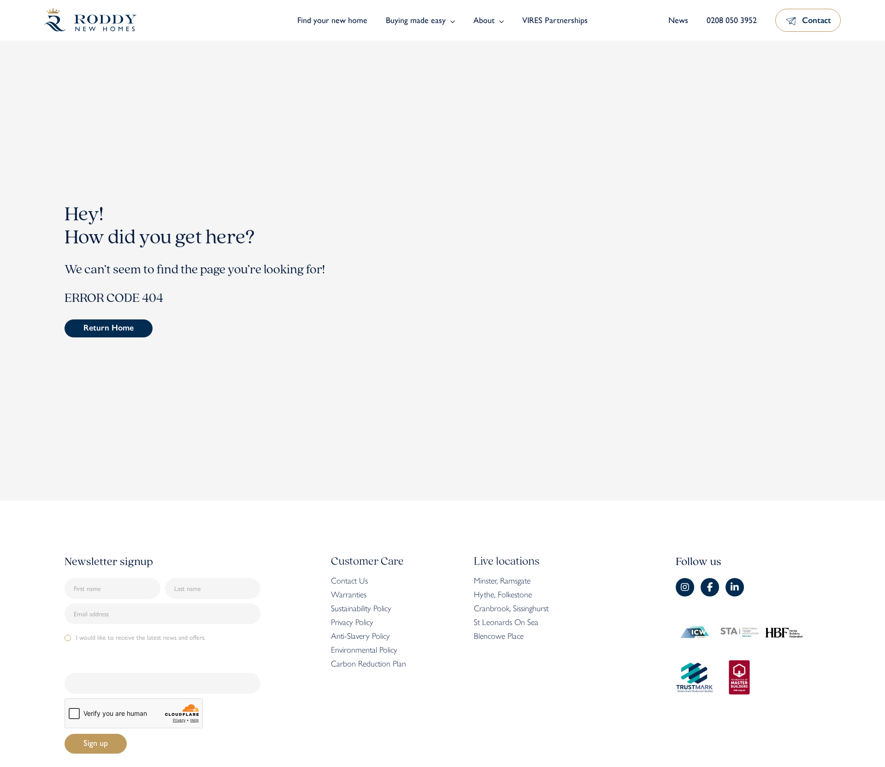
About (484, 20)
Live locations (506, 561)
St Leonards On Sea (506, 622)
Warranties (348, 594)
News (678, 20)
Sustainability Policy (361, 608)
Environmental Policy (364, 650)
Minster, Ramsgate (502, 581)
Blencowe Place (499, 636)
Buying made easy (416, 20)
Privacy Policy (352, 622)
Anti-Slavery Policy (360, 636)
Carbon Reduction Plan (368, 664)
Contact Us (349, 581)
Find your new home (332, 20)
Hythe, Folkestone (503, 594)
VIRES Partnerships (555, 20)
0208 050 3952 (732, 20)
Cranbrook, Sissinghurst (511, 608)
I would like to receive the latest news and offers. (141, 637)
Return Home (108, 328)
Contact (816, 20)
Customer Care (367, 561)
